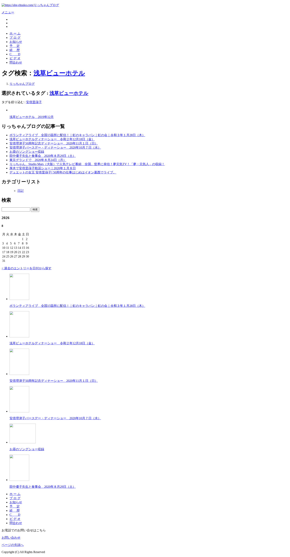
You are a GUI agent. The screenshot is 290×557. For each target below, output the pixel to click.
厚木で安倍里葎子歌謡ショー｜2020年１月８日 (42, 168)
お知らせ (15, 41)
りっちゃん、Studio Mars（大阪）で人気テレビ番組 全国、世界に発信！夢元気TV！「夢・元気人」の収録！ (87, 164)
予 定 (14, 46)
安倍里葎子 (34, 102)
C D (14, 54)
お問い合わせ (11, 537)
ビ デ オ (15, 58)
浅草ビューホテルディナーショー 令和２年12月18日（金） (52, 139)
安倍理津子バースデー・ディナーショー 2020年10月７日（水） (55, 147)
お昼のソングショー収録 (26, 151)
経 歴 (14, 50)
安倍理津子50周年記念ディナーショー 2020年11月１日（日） (53, 143)
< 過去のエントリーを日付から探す (26, 268)
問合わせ (15, 62)
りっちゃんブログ (22, 83)
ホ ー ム (15, 33)
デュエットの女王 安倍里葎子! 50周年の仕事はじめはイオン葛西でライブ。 (62, 172)
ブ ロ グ (15, 37)
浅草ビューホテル (59, 73)
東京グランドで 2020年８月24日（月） (37, 160)
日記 (20, 190)
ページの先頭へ (13, 545)
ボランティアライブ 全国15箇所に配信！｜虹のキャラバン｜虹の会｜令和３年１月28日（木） (77, 135)
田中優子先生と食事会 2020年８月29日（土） (42, 155)
